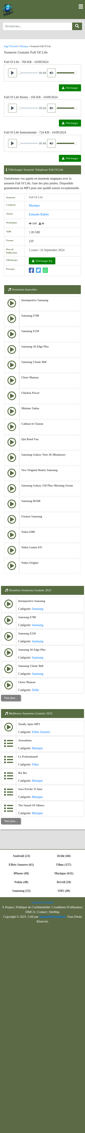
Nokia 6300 (28, 531)
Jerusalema (25, 740)
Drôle (35, 690)
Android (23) (21, 856)
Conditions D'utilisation (67, 907)
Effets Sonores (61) (21, 864)
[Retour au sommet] (80, 1128)
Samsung (37, 608)
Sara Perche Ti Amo (30, 789)
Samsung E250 (30, 331)
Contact (42, 912)
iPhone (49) (21, 873)
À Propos (8, 907)
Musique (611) (63, 873)
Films (35, 764)
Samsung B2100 (30, 501)
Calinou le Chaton (32, 423)
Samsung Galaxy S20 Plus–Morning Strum (47, 485)
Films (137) (63, 864)
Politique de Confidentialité (33, 907)
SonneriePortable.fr (52, 916)
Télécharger (71, 87)
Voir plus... (11, 698)
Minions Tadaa (30, 408)
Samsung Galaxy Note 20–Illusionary (43, 454)
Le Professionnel (28, 756)
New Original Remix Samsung (39, 470)
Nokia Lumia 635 (31, 547)
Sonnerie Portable (42, 902)
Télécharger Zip (43, 260)
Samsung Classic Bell (33, 362)
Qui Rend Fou (30, 439)
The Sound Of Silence (31, 805)
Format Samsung (31, 516)
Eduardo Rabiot (39, 214)
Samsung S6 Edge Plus (35, 346)
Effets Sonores (41, 732)
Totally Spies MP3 (29, 724)
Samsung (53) (21, 890)
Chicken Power (30, 392)
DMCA (30, 912)
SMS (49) (64, 890)
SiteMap (54, 912)
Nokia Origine (29, 562)
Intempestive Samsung (34, 300)
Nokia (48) (21, 882)
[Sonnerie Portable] (8, 10)
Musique (34, 205)
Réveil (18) (64, 882)
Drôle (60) (64, 856)
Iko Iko (22, 772)
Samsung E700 (30, 315)
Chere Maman (30, 377)
